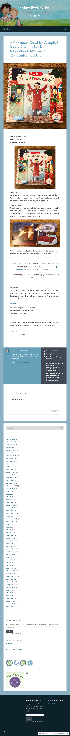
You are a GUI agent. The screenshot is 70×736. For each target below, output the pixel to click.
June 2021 (10, 527)
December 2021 (11, 510)
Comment (54, 411)
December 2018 (11, 606)
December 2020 (11, 543)
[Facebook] (35, 16)
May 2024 (10, 447)
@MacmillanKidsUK (23, 270)
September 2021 (12, 519)
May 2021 (10, 530)
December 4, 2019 (35, 278)
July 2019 (10, 590)
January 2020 (11, 573)
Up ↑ (65, 731)
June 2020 (10, 560)
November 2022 (12, 480)
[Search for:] (35, 428)
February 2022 (11, 505)
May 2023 (10, 464)
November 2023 (12, 458)
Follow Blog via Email (14, 620)
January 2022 (11, 508)
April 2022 (10, 499)
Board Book (50, 357)
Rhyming (49, 359)
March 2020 (10, 568)
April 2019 (10, 595)
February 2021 (11, 538)
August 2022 (11, 488)
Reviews (53, 354)
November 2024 (12, 442)
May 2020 (10, 563)
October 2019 (11, 582)
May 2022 (10, 497)
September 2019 (12, 584)
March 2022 (10, 502)
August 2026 (11, 439)
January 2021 (11, 541)
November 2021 (12, 513)
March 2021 (10, 535)
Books (48, 354)
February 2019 (11, 601)
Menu (8, 29)
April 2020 (10, 565)
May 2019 (10, 593)
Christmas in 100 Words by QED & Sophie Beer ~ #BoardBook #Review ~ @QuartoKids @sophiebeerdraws (54, 367)
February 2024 (11, 450)
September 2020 (12, 552)
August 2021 (11, 521)
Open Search (65, 29)
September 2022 (12, 486)
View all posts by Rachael (23, 362)
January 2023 (11, 475)
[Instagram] (38, 16)
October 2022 (11, 483)
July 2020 (10, 557)
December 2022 (11, 477)
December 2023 (11, 456)
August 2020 (11, 554)
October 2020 (11, 549)
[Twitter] (31, 16)
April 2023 (10, 466)
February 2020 (11, 571)
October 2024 (11, 445)
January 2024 (11, 453)
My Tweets (9, 643)
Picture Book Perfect (35, 7)
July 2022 (10, 491)
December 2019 (11, 576)
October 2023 (11, 461)
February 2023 (11, 472)
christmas (57, 357)
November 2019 (12, 579)
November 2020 (12, 546)
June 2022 (10, 494)
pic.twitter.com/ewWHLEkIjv (43, 270)
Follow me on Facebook (14, 650)
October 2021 (11, 516)
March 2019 (10, 598)
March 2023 (10, 469)
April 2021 (10, 532)
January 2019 (11, 604)
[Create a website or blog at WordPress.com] (4, 732)
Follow (9, 631)
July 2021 (10, 524)
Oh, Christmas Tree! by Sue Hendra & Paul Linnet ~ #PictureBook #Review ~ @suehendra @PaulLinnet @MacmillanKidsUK (54, 377)
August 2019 (11, 587)
